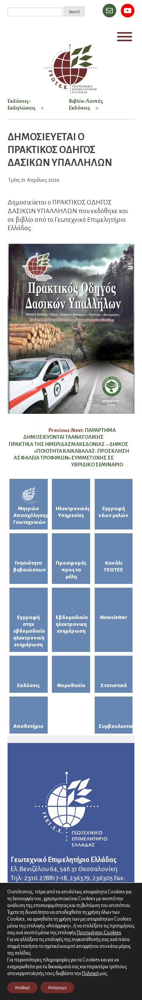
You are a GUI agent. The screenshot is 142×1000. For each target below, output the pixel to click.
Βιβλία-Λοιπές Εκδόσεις (86, 104)
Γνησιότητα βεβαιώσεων (29, 566)
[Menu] (124, 36)
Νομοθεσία (71, 685)
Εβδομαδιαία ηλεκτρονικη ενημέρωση (72, 624)
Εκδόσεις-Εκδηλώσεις (22, 104)
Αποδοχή (22, 987)
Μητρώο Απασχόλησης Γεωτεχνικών (30, 515)
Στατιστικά (113, 685)
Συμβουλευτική (115, 726)
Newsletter (113, 617)
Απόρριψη (57, 987)
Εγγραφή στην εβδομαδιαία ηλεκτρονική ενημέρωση (29, 631)
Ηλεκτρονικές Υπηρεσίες (73, 512)
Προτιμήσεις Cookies (99, 932)
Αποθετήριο (28, 726)
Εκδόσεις (28, 685)
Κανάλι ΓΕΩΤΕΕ (113, 566)
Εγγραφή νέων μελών (113, 512)
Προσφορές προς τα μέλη (71, 569)
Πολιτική (90, 973)
